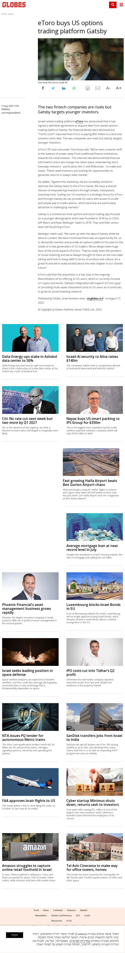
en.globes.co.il (95, 298)
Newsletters (41, 915)
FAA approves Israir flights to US (28, 800)
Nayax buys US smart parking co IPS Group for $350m (93, 420)
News (10, 14)
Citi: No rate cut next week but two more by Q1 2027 (27, 420)
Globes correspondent (11, 110)
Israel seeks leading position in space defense (27, 672)
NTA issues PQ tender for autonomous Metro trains (23, 737)
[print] (87, 89)
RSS (78, 915)
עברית (69, 920)
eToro (79, 121)
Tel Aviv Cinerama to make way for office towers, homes (92, 867)
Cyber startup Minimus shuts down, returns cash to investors (92, 802)
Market (83, 910)
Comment (58, 910)
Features (71, 910)
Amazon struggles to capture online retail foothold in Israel (27, 867)
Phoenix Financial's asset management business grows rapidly (26, 608)
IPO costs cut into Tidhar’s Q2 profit (90, 672)
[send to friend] (98, 89)
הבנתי (14, 935)
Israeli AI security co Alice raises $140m (92, 358)
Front (3, 14)
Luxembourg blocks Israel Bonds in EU (93, 606)
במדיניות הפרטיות (80, 941)
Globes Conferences (61, 915)
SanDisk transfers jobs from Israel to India (94, 737)
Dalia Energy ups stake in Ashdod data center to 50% (29, 358)
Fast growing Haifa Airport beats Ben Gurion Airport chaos (90, 482)
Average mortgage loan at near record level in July (92, 547)
